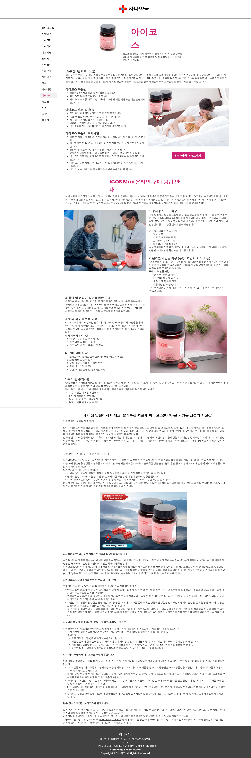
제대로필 (47, 71)
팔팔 (44, 114)
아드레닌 (47, 52)
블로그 (45, 120)
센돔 (44, 107)
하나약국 (139, 9)
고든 (44, 83)
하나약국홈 (48, 28)
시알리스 (47, 34)
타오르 (45, 101)
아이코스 (47, 95)
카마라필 (47, 89)
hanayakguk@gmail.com (125, 749)
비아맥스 (47, 46)
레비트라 (47, 64)
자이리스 (47, 77)
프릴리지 (47, 58)
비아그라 (47, 40)
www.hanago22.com (110, 719)
